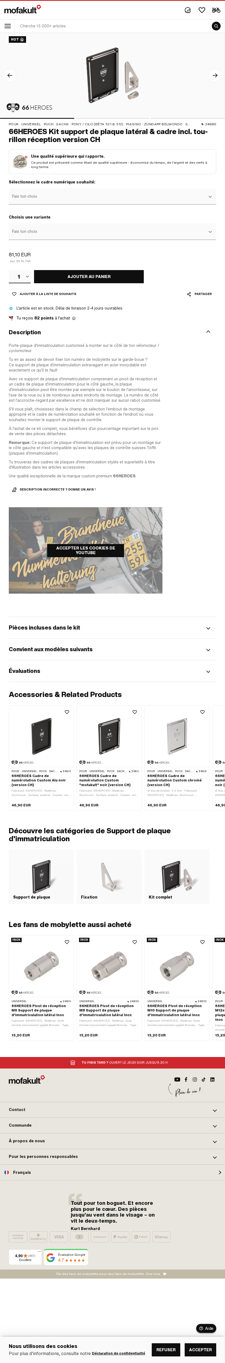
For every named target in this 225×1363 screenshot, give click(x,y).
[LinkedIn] (212, 1079)
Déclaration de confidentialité (118, 1353)
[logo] (22, 9)
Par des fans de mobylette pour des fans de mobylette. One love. (108, 1274)
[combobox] (112, 196)
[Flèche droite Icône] (215, 75)
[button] (112, 332)
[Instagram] (195, 1079)
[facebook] (186, 1079)
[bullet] (37, 118)
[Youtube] (177, 1079)
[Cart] (216, 10)
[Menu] (39, 1252)
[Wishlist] (202, 10)
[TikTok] (203, 1079)
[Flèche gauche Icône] (9, 75)
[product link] (41, 757)
